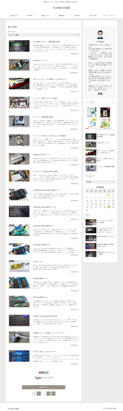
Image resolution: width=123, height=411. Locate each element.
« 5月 (87, 215)
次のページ (44, 387)
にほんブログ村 (47, 377)
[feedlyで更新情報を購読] (99, 94)
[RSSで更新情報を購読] (101, 94)
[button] (113, 102)
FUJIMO (100, 42)
